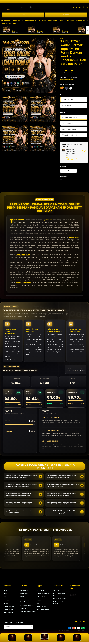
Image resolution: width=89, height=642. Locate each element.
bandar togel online (23, 282)
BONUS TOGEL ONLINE (69, 123)
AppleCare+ (24, 590)
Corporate (24, 593)
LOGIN (23, 15)
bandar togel (74, 237)
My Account (40, 590)
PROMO (12, 639)
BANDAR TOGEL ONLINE (49, 21)
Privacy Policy (41, 606)
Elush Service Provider (25, 601)
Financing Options (26, 605)
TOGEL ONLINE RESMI (67, 21)
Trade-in (23, 608)
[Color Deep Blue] (66, 88)
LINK (60, 639)
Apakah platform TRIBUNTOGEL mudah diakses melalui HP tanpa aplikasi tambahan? (61, 494)
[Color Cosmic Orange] (62, 88)
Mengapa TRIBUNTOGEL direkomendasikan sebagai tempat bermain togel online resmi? (21, 476)
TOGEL (22, 597)
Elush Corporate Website (58, 602)
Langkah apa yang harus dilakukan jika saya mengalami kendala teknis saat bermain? (18, 503)
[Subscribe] (31, 627)
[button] (6, 21)
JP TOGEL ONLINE (82, 21)
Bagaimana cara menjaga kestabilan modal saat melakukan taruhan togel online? (61, 503)
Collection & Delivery (44, 593)
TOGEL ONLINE (18, 21)
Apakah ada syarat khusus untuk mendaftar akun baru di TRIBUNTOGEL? (20, 512)
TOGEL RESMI (66, 105)
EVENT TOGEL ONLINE (69, 129)
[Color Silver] (70, 88)
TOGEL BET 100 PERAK (8, 23)
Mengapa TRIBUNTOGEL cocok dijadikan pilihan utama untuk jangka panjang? (62, 512)
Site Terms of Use (43, 609)
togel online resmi (23, 254)
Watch (6, 600)
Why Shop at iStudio (59, 598)
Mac (5, 590)
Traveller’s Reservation (28, 611)
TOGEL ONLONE (67, 99)
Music (6, 603)
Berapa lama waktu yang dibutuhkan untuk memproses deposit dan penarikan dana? (18, 494)
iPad (5, 593)
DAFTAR (66, 15)
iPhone (6, 597)
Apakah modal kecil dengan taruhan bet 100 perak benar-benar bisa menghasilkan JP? (62, 476)
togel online (47, 220)
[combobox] (46, 7)
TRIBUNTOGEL (6, 21)
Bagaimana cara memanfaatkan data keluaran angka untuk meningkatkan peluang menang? (21, 485)
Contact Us (40, 600)
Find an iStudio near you (59, 594)
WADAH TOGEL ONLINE (32, 21)
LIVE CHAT (77, 639)
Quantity (63, 166)
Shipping (70, 73)
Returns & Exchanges (44, 597)
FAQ (38, 603)
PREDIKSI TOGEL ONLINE (70, 117)
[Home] (7, 7)
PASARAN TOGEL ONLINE (70, 135)
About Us (55, 590)
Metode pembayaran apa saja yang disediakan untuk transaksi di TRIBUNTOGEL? (63, 485)
